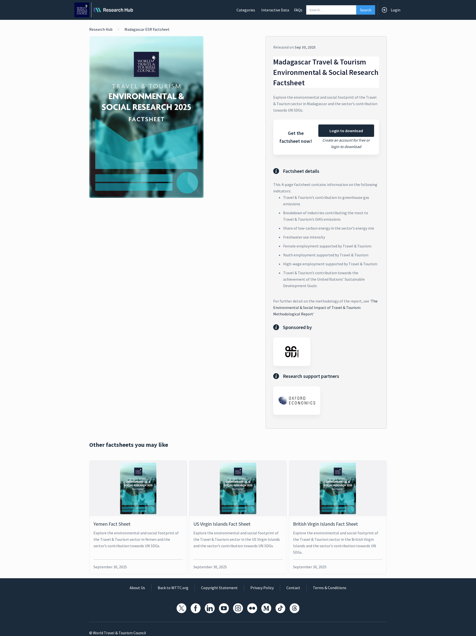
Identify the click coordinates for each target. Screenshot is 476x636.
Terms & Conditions (329, 587)
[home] (103, 9)
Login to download (346, 130)
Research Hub (101, 29)
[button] (245, 9)
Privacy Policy (262, 587)
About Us (137, 587)
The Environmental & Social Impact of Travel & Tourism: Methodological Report (325, 307)
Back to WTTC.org (173, 587)
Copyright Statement (219, 587)
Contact (293, 587)
